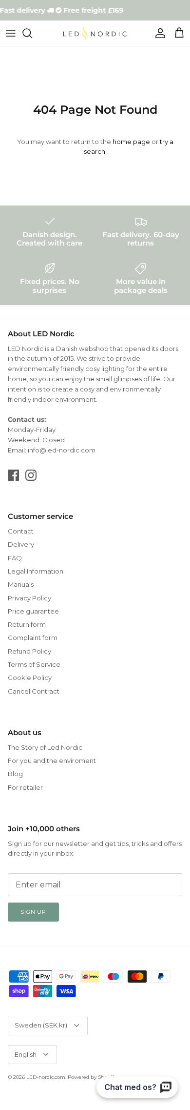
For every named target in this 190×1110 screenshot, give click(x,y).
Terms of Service (34, 664)
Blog (15, 774)
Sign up (33, 911)
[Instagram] (31, 475)
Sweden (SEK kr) (41, 1025)
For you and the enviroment (52, 760)
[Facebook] (13, 475)
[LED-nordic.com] (95, 33)
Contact (21, 531)
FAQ (15, 558)
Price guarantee (33, 611)
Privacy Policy (29, 598)
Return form (27, 624)
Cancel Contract (33, 691)
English (26, 1054)
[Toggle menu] (10, 33)
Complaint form (32, 637)
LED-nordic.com (45, 1077)
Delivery (21, 544)
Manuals (21, 584)
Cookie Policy (30, 677)
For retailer (25, 787)
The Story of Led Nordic (45, 747)
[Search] (32, 33)
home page (131, 141)
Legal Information (35, 571)
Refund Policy (29, 651)
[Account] (158, 33)
